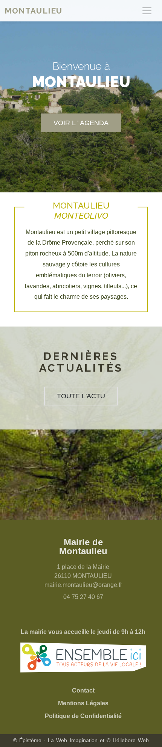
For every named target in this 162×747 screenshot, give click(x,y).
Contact (83, 690)
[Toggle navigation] (146, 10)
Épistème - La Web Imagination (58, 740)
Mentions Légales (83, 703)
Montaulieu (34, 10)
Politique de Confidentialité (83, 716)
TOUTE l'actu (81, 396)
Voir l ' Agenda (81, 123)
